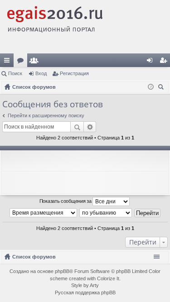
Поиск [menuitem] (162, 88)
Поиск (15, 73)
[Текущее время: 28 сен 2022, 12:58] (151, 87)
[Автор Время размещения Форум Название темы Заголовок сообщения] (44, 212)
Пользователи (36, 62)
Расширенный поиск (90, 126)
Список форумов (34, 256)
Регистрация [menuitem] (165, 62)
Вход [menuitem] (151, 62)
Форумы (22, 62)
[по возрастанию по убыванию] (106, 212)
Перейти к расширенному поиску (46, 115)
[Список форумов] (85, 26)
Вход (41, 73)
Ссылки (9, 62)
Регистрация (74, 73)
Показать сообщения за (65, 201)
